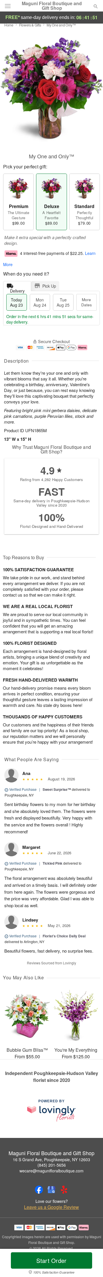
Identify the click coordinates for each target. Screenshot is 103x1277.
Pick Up (49, 286)
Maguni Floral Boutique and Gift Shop (52, 5)
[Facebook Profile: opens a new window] (39, 1190)
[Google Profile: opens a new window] (51, 1190)
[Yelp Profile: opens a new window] (64, 1190)
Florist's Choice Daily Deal (64, 935)
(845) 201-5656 (51, 1165)
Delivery (17, 289)
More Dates (86, 302)
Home (8, 24)
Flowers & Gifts (30, 24)
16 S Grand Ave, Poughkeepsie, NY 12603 (51, 1159)
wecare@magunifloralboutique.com (51, 1171)
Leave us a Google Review (51, 1207)
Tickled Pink (52, 863)
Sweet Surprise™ (57, 789)
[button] (90, 1264)
